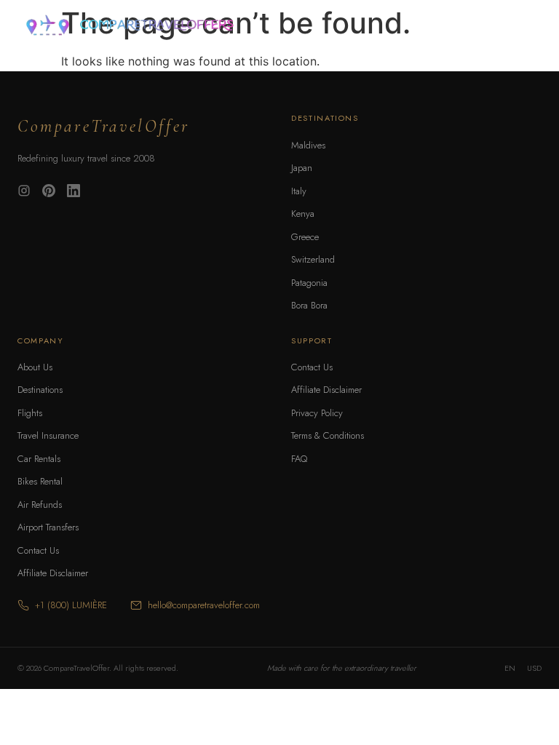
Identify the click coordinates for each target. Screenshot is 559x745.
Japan (301, 168)
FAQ (299, 459)
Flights (29, 413)
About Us (34, 367)
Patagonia (309, 283)
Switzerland (313, 259)
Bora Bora (309, 305)
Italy (298, 191)
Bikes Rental (40, 481)
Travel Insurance (48, 435)
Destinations (40, 390)
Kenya (302, 213)
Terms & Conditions (327, 435)
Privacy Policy (317, 413)
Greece (305, 237)
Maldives (308, 145)
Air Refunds (39, 504)
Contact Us (38, 550)
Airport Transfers (48, 527)
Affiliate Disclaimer (52, 573)
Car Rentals (38, 459)
